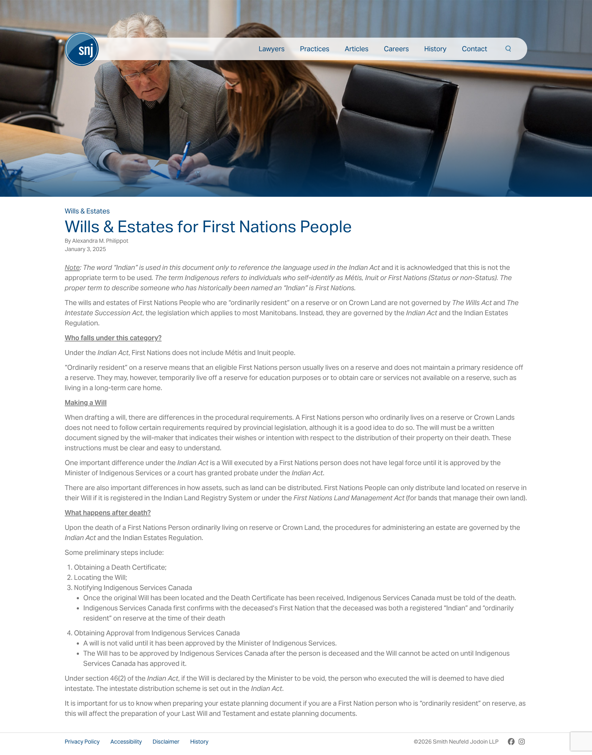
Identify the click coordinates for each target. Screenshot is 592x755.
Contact (474, 48)
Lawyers (272, 48)
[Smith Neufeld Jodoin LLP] (82, 49)
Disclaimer (166, 741)
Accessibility (126, 741)
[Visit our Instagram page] (522, 741)
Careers (396, 48)
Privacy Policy (82, 741)
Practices (314, 48)
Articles (356, 48)
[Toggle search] (508, 49)
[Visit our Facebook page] (511, 741)
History (435, 48)
